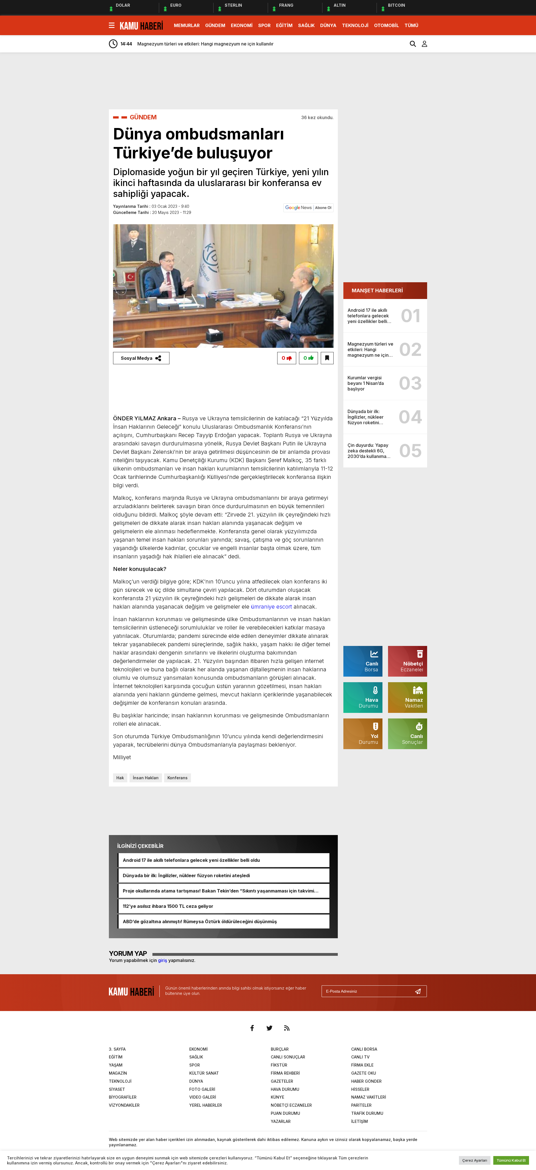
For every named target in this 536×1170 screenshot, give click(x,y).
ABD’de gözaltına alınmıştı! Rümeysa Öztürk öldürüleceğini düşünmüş (200, 921)
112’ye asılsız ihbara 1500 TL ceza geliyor (168, 906)
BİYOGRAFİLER (123, 1097)
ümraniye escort (271, 606)
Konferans (178, 777)
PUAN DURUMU (285, 1113)
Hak (120, 777)
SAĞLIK (306, 25)
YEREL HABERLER (205, 1105)
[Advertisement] (453, 144)
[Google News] (308, 207)
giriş (162, 960)
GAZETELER (282, 1081)
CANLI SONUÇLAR (288, 1057)
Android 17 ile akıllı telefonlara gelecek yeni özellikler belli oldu (191, 860)
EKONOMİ (242, 25)
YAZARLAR (281, 1121)
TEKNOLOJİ (355, 25)
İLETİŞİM (359, 1121)
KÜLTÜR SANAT (204, 1073)
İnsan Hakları (146, 777)
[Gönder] (420, 991)
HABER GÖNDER (366, 1081)
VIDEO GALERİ (202, 1097)
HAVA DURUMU (285, 1089)
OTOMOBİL (386, 25)
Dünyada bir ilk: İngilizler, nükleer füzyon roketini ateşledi (186, 875)
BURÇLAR (280, 1049)
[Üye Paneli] (421, 43)
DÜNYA (328, 25)
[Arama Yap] (410, 43)
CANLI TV (360, 1057)
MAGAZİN (118, 1073)
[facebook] (252, 1028)
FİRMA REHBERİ (285, 1073)
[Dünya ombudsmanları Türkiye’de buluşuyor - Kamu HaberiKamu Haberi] (141, 25)
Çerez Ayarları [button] (474, 1160)
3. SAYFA (117, 1049)
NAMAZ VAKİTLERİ (368, 1097)
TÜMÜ (411, 25)
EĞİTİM (284, 25)
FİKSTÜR (279, 1065)
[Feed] (287, 1028)
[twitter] (269, 1028)
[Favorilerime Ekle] (327, 358)
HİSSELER (360, 1089)
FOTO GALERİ (202, 1089)
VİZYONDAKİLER (124, 1105)
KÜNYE (277, 1097)
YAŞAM (116, 1065)
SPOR (264, 25)
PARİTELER (361, 1105)
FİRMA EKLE (362, 1065)
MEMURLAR (187, 25)
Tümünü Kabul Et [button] (511, 1160)
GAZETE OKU (363, 1073)
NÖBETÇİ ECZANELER (291, 1105)
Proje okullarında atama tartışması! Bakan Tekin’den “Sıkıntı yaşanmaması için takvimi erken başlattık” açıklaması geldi (218, 891)
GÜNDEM (215, 25)
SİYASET (117, 1089)
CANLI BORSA (364, 1049)
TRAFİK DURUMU (367, 1113)
